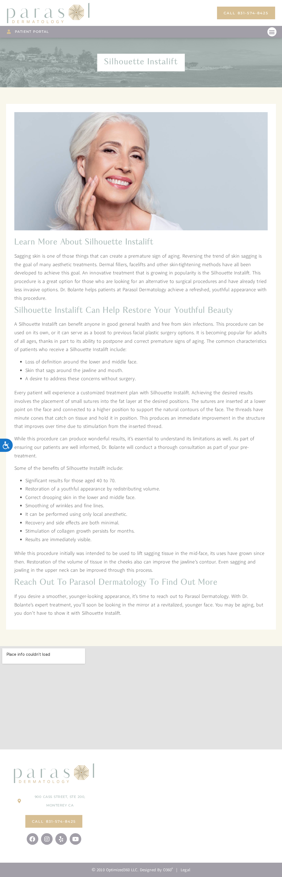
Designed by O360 (156, 869)
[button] (271, 31)
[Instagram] (47, 839)
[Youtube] (75, 839)
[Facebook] (32, 839)
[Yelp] (61, 839)
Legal (185, 869)
